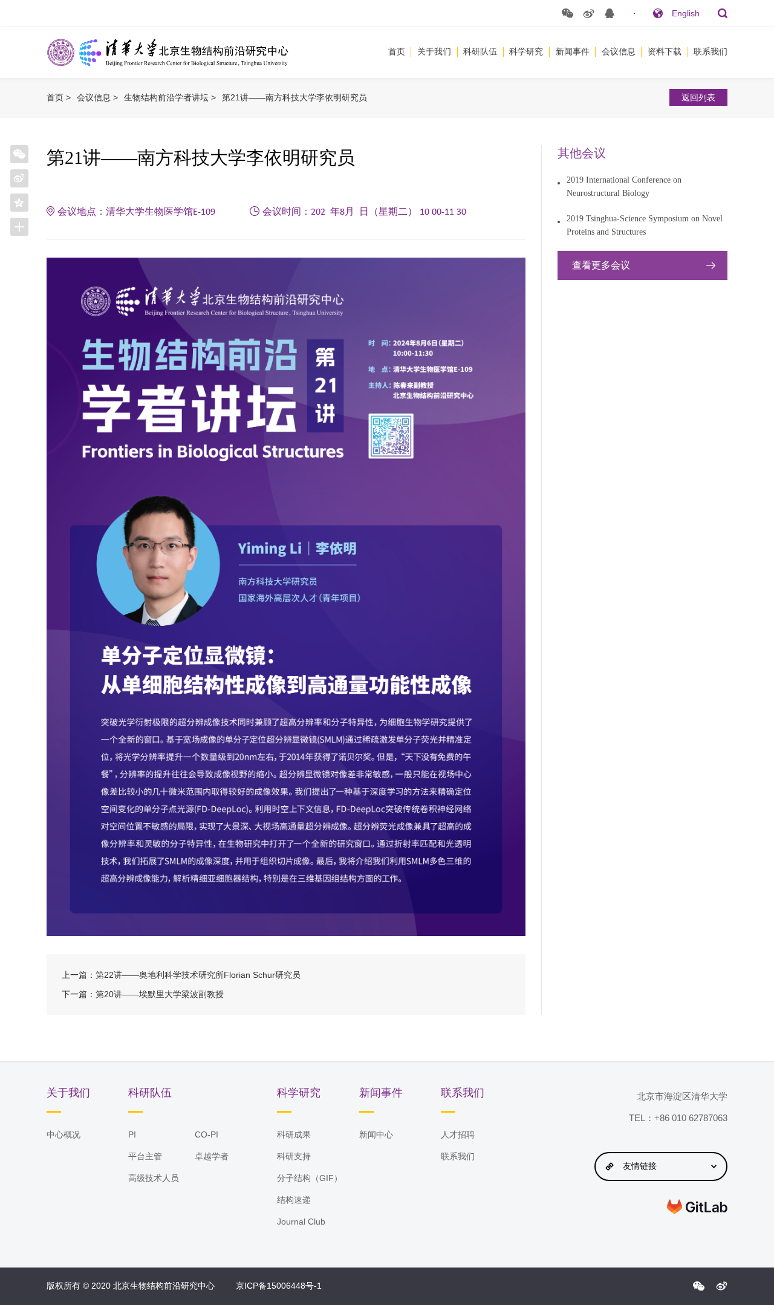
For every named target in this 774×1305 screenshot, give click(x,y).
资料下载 (664, 51)
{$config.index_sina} (721, 1286)
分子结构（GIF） (309, 1178)
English (686, 13)
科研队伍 (480, 51)
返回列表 (698, 97)
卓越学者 (212, 1156)
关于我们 (434, 51)
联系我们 (710, 51)
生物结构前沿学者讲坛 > (170, 97)
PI (132, 1134)
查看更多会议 (601, 265)
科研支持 (294, 1156)
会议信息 (619, 51)
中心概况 (63, 1134)
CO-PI (206, 1134)
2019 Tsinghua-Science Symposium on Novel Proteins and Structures (645, 225)
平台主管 (145, 1156)
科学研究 (526, 51)
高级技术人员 (153, 1178)
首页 (396, 51)
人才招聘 (458, 1134)
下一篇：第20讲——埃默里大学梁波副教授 (143, 994)
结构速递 (294, 1200)
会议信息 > (97, 97)
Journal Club (301, 1221)
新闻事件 (573, 51)
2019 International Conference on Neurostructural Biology (624, 186)
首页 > (59, 97)
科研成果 (294, 1134)
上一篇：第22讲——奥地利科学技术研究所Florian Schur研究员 (181, 975)
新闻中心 (376, 1134)
